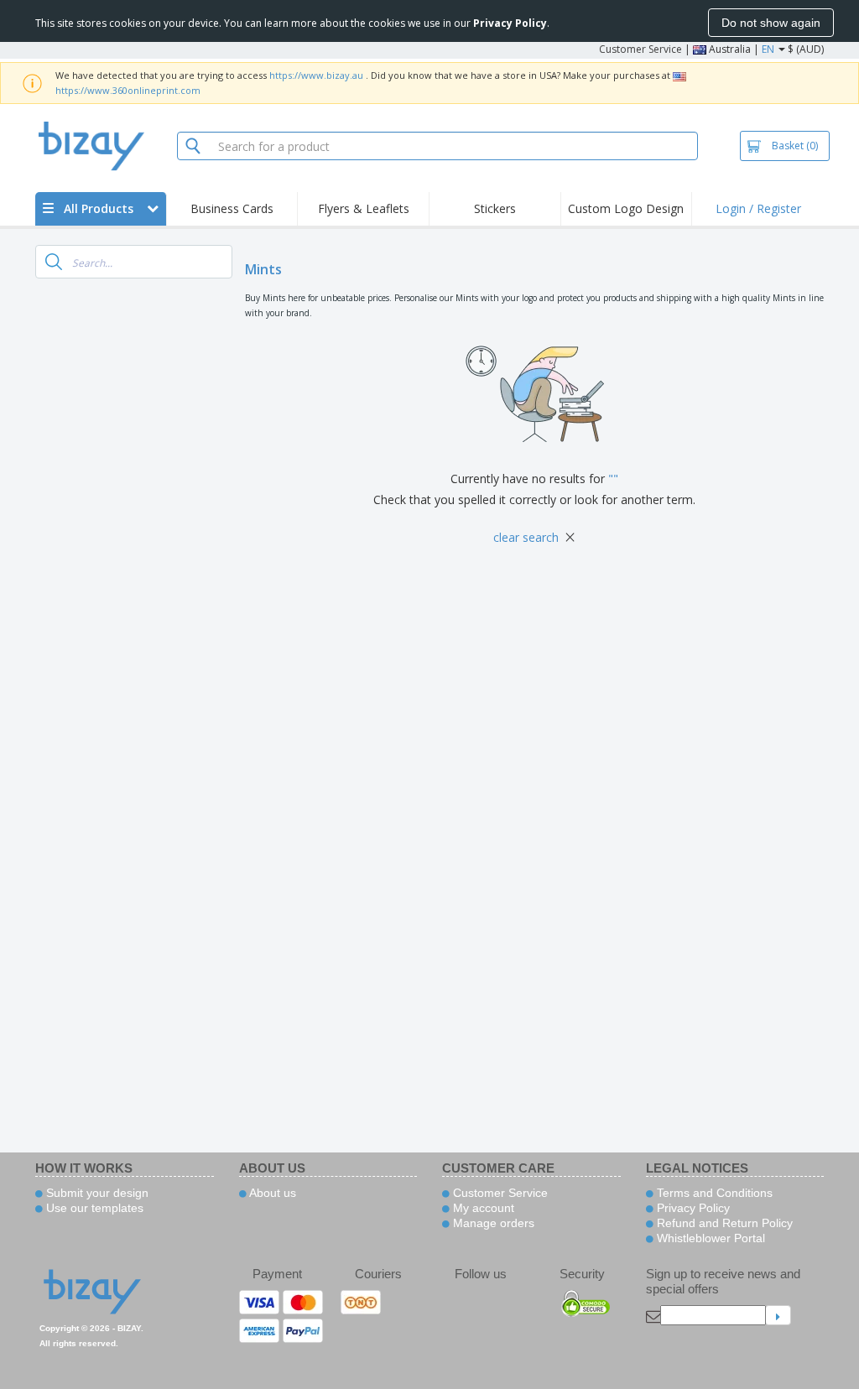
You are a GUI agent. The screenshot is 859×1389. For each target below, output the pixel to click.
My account (482, 1208)
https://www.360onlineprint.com (127, 90)
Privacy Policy (691, 1208)
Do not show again (770, 22)
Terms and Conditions (713, 1192)
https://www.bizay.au (316, 75)
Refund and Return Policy (723, 1223)
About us (271, 1192)
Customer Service (640, 49)
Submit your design (95, 1192)
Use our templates (93, 1208)
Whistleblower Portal (709, 1238)
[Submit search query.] (53, 261)
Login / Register (758, 208)
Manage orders (492, 1223)
